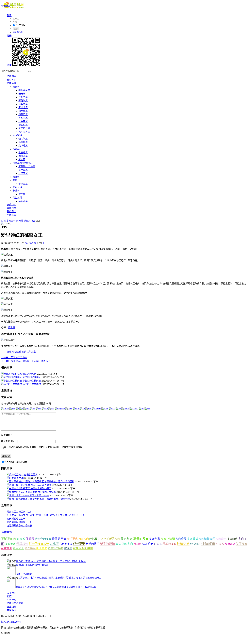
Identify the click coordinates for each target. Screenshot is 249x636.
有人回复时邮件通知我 (15, 462)
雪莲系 (68, 548)
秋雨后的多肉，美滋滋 (44, 492)
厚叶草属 (23, 97)
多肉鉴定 (10, 543)
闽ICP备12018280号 (11, 622)
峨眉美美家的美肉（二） (19, 512)
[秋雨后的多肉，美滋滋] (20, 492)
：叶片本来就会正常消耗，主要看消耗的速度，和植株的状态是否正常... (59, 578)
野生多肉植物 (55, 548)
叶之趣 (20, 478)
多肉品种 (11, 83)
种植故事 (208, 544)
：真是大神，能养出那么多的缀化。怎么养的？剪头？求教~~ (51, 561)
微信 (9, 65)
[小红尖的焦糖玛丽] (11, 381)
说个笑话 (30, 548)
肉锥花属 (23, 156)
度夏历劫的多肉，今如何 (19, 525)
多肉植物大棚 (207, 538)
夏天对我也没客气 (16, 518)
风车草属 (23, 104)
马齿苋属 (23, 201)
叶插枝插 (94, 538)
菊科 (15, 180)
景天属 (21, 93)
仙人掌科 (17, 135)
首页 (3, 221)
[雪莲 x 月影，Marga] (18, 495)
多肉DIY (11, 204)
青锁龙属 (23, 107)
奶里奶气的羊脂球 (31, 384)
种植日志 (11, 211)
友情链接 (11, 610)
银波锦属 (23, 125)
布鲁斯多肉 (65, 544)
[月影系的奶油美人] (11, 377)
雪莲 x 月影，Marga (39, 495)
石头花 (158, 543)
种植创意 (195, 544)
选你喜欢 (6, 532)
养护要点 (72, 538)
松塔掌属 (23, 173)
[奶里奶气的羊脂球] (11, 384)
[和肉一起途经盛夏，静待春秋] (23, 499)
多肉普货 (192, 538)
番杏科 (16, 149)
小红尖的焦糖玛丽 (31, 381)
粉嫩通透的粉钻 (28, 374)
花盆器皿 (6, 548)
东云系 (21, 538)
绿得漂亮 (230, 544)
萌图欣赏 (11, 208)
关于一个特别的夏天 (41, 488)
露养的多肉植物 (83, 548)
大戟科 (16, 177)
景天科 (16, 86)
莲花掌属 (23, 100)
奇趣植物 (22, 544)
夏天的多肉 (140, 539)
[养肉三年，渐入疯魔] (19, 485)
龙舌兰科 (17, 187)
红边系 (220, 543)
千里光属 (23, 184)
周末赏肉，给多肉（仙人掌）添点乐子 (25, 361)
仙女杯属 (23, 111)
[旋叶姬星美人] (15, 474)
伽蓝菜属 (23, 114)
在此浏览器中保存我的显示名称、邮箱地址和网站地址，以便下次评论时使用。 (44, 447)
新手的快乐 (92, 543)
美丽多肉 (241, 543)
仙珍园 (30, 538)
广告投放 (11, 600)
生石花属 (23, 152)
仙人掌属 (23, 138)
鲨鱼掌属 (23, 170)
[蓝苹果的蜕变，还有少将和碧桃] (24, 481)
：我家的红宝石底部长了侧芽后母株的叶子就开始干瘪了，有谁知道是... (57, 587)
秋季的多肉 (169, 543)
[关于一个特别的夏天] (19, 488)
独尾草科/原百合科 (22, 163)
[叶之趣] (12, 478)
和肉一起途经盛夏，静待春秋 (55, 499)
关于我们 (11, 593)
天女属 (21, 159)
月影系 (11, 327)
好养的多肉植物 (39, 543)
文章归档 (11, 607)
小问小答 (11, 215)
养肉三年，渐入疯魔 (41, 485)
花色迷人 (18, 548)
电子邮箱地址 (9, 441)
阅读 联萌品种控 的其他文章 (21, 351)
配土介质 (41, 548)
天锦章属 (23, 118)
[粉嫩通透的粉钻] (10, 374)
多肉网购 (232, 539)
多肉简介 (11, 76)
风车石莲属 (24, 132)
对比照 (54, 544)
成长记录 (79, 544)
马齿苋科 (17, 197)
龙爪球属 (23, 145)
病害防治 (147, 543)
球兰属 (21, 194)
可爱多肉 (83, 539)
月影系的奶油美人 (31, 377)
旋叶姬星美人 (30, 474)
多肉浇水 (221, 538)
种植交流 (183, 544)
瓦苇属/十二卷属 (26, 166)
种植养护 (11, 80)
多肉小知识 (168, 538)
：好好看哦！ (25, 574)
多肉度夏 (181, 538)
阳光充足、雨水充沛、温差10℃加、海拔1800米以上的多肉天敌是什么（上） (46, 515)
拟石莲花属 (24, 90)
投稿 (9, 596)
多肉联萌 (5, 6)
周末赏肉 (127, 538)
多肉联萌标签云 (15, 603)
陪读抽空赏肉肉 (14, 357)
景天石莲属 (24, 128)
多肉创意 (154, 538)
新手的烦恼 (107, 543)
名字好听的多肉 (110, 538)
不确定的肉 (8, 538)
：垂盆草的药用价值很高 (32, 565)
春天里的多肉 (124, 543)
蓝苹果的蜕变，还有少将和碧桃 (58, 481)
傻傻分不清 (59, 538)
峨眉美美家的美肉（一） (19, 522)
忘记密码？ (18, 32)
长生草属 (23, 121)
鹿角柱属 (23, 142)
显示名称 (6, 435)
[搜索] (29, 71)
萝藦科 (16, 190)
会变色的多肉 (43, 538)
